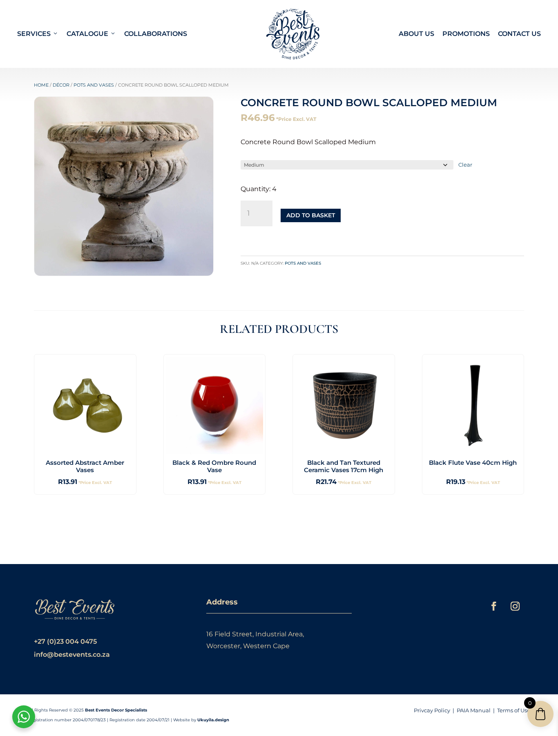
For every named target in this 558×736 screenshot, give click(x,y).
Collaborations (155, 34)
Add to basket (310, 215)
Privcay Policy (432, 710)
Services (34, 34)
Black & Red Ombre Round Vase (214, 466)
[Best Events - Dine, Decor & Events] (293, 34)
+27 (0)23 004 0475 (65, 641)
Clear (465, 164)
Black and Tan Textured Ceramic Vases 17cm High (343, 466)
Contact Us (519, 34)
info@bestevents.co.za (72, 654)
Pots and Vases (94, 85)
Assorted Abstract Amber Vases (85, 466)
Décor (61, 85)
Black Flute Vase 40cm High (473, 462)
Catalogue (87, 34)
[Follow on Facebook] (494, 606)
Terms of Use (513, 710)
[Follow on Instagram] (515, 606)
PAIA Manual (474, 710)
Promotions (466, 34)
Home (41, 85)
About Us (416, 34)
